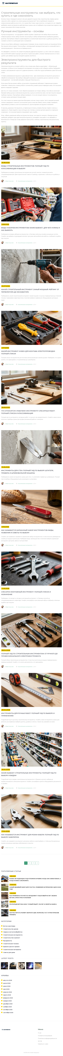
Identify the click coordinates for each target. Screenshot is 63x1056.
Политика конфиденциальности (47, 1038)
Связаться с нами (43, 1044)
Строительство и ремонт (11, 938)
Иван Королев (9, 181)
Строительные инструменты (25, 181)
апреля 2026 (7, 992)
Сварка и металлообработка (12, 932)
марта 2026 (7, 995)
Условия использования (45, 1035)
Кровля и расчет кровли (11, 946)
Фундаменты (7, 940)
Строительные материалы (12, 949)
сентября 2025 (8, 1012)
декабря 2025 (7, 1004)
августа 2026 (7, 980)
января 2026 (7, 1001)
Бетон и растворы (9, 926)
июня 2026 (6, 986)
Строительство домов (10, 929)
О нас (39, 1033)
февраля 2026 (8, 998)
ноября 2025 (7, 1007)
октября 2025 (7, 1009)
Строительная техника (11, 943)
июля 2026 (6, 983)
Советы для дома (9, 952)
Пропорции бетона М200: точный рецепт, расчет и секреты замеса (33, 904)
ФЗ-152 (40, 1041)
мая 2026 (6, 989)
